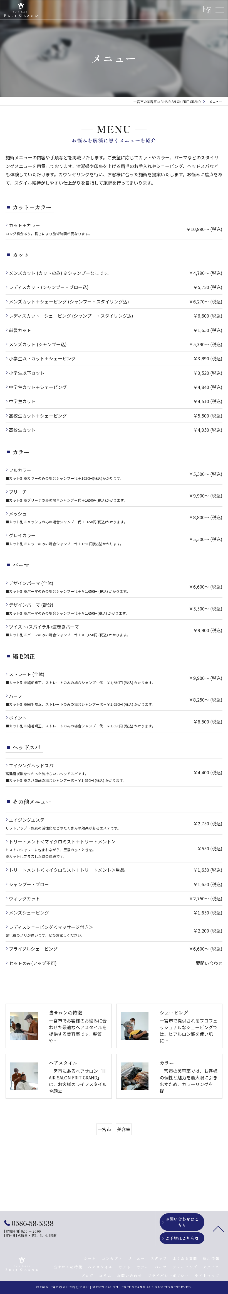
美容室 (123, 1129)
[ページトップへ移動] (218, 1228)
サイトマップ (207, 1275)
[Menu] (219, 9)
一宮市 (104, 1129)
